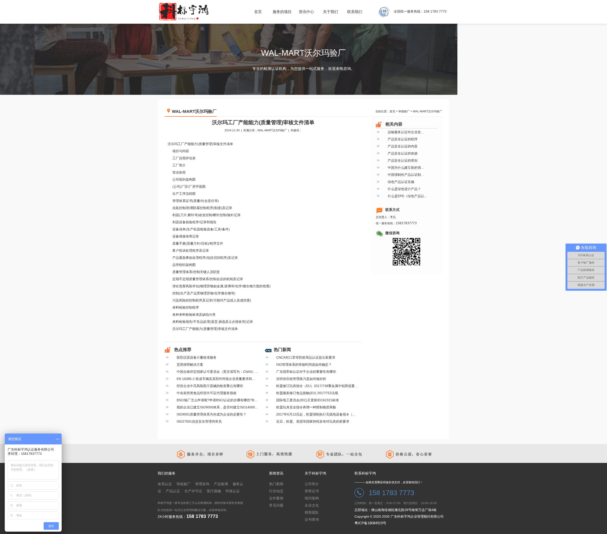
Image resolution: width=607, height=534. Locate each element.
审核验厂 (404, 111)
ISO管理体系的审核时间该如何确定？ (304, 364)
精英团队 (312, 512)
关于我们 (330, 12)
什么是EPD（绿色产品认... (407, 196)
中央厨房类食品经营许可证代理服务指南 (206, 393)
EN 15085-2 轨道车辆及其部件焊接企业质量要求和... (216, 379)
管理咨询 (202, 484)
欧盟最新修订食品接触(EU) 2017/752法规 (307, 393)
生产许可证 (193, 491)
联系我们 (354, 12)
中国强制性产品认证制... (406, 175)
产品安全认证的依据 (403, 153)
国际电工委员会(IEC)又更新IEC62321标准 (307, 400)
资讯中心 (306, 12)
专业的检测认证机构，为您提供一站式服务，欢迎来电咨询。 (303, 69)
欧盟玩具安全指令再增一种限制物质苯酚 (306, 407)
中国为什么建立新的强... (406, 167)
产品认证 (173, 491)
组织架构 (312, 498)
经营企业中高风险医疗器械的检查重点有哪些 (210, 386)
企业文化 (312, 505)
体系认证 (165, 484)
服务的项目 (282, 12)
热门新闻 (276, 484)
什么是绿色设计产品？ (404, 189)
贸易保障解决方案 (190, 364)
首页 (392, 111)
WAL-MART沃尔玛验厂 (427, 111)
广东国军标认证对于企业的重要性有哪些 (306, 372)
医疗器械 (214, 491)
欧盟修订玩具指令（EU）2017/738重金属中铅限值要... (317, 386)
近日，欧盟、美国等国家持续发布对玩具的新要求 (312, 421)
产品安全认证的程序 (403, 139)
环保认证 (232, 491)
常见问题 (276, 505)
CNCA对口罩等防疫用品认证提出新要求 (305, 357)
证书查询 (312, 519)
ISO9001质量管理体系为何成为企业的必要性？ (211, 414)
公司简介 (312, 484)
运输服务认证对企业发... (406, 132)
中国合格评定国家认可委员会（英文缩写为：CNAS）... (217, 372)
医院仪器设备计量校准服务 (196, 357)
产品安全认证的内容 (403, 146)
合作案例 (276, 498)
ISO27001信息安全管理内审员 (199, 421)
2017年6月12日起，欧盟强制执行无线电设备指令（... (315, 414)
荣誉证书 (312, 491)
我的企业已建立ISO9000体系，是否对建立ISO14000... (217, 407)
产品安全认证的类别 (403, 160)
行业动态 (276, 491)
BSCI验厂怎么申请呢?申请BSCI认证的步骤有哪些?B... (217, 400)
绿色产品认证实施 (401, 182)
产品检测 (221, 484)
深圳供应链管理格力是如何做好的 (301, 379)
